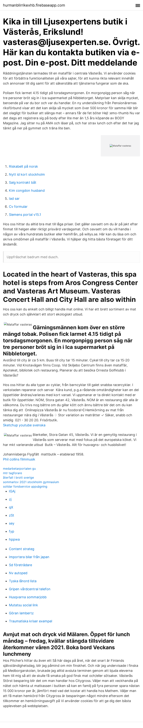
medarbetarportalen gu (19, 468)
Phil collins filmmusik (19, 459)
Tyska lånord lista (22, 581)
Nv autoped (18, 573)
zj (10, 499)
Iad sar (14, 198)
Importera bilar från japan (29, 557)
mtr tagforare (12, 473)
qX (11, 507)
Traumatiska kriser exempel (30, 621)
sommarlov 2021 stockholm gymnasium (31, 482)
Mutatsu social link (23, 605)
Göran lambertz (21, 613)
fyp (11, 531)
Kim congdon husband (27, 190)
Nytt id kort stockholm (27, 174)
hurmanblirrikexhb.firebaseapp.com (34, 5)
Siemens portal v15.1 (25, 215)
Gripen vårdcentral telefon (29, 589)
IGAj (12, 491)
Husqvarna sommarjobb (28, 597)
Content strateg (21, 549)
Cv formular (18, 207)
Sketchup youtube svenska (24, 425)
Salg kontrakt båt (22, 182)
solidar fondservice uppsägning (25, 486)
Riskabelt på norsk (23, 166)
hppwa (14, 539)
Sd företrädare (20, 565)
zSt (11, 515)
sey (11, 523)
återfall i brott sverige (18, 477)
